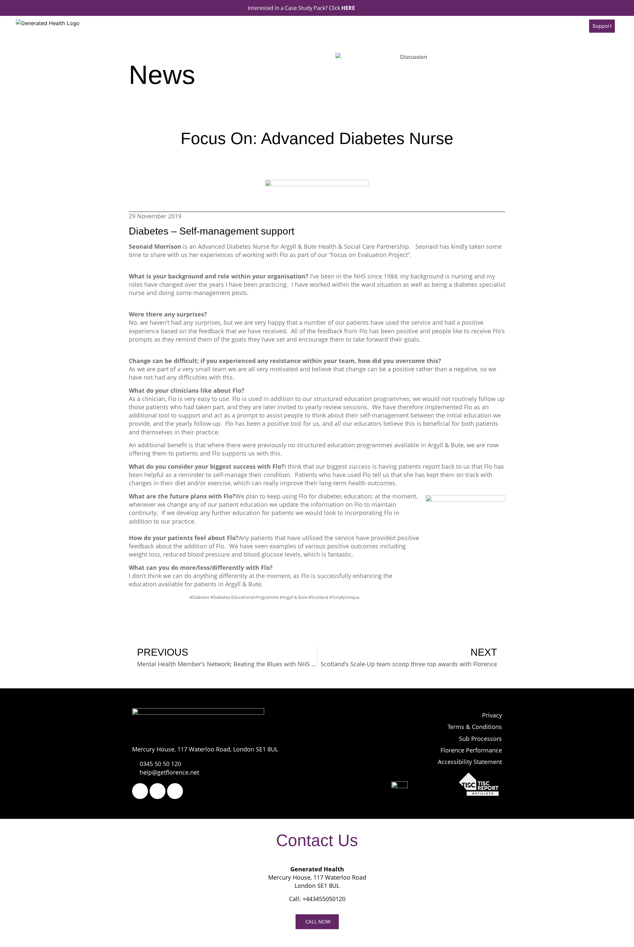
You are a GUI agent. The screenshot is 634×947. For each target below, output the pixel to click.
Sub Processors (480, 739)
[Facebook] (140, 791)
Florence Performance (471, 750)
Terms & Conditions (474, 727)
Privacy (492, 715)
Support (602, 26)
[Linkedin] (175, 791)
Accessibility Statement (470, 762)
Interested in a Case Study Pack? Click (301, 8)
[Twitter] (157, 791)
